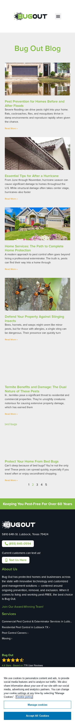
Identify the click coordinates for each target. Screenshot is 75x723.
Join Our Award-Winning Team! (22, 606)
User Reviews (33, 665)
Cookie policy (24, 696)
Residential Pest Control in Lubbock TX (25, 627)
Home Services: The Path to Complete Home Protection (34, 248)
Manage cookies (37, 704)
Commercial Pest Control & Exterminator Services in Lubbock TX (37, 621)
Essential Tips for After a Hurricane (32, 175)
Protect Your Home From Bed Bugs (32, 461)
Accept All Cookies (37, 715)
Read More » (11, 128)
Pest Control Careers (14, 633)
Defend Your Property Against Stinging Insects (34, 318)
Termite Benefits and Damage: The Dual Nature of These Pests (35, 389)
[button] (58, 16)
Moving (6, 638)
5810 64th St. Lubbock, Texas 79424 (25, 534)
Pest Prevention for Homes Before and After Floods (34, 103)
